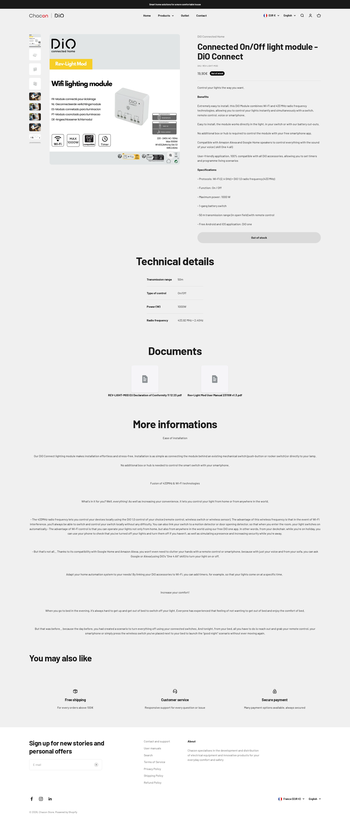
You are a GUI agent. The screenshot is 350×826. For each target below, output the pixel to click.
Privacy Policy (152, 769)
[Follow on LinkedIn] (50, 798)
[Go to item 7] (35, 117)
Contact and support (157, 741)
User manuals (152, 748)
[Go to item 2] (35, 55)
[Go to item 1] (35, 40)
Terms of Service (154, 762)
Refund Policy (152, 782)
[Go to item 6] (35, 107)
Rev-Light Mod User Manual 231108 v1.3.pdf (215, 395)
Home (147, 15)
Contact (201, 15)
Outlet (185, 15)
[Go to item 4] (35, 84)
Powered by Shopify (66, 812)
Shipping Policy (153, 775)
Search (148, 755)
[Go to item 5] (35, 97)
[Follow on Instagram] (40, 798)
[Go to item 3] (35, 69)
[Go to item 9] (35, 137)
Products (164, 15)
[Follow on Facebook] (31, 798)
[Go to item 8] (35, 127)
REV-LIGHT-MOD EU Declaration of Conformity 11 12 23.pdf (145, 395)
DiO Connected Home (211, 36)
